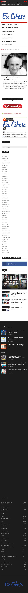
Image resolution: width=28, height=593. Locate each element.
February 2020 (5, 200)
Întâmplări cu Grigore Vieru (11, 77)
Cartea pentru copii (7, 38)
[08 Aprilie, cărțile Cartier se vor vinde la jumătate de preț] (4, 333)
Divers (2, 521)
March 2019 (5, 224)
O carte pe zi (4, 540)
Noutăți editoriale (5, 538)
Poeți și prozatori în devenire (7, 542)
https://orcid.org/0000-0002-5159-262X (12, 113)
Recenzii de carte (5, 545)
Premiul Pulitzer (4, 513)
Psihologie (3, 558)
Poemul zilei (3, 525)
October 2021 (5, 160)
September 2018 (6, 237)
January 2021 (5, 178)
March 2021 (5, 176)
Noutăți (9, 24)
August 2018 (5, 239)
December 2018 (5, 231)
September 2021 (6, 163)
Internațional (4, 528)
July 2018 (4, 241)
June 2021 (4, 169)
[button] (24, 1)
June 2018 (4, 244)
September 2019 (6, 211)
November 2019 (6, 206)
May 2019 (4, 220)
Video (2, 569)
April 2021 (4, 174)
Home (2, 49)
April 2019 (4, 222)
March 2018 (5, 250)
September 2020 (6, 185)
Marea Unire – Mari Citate (17, 307)
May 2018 (4, 246)
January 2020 (5, 202)
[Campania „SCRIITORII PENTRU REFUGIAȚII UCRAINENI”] (4, 339)
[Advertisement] (14, 435)
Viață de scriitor (11, 55)
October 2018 (5, 235)
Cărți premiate (18, 24)
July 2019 (4, 215)
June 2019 (4, 217)
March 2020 (5, 198)
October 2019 (5, 209)
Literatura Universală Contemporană (9, 556)
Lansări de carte (4, 531)
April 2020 (4, 196)
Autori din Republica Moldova (10, 27)
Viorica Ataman (7, 79)
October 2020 (5, 182)
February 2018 (5, 252)
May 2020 (4, 193)
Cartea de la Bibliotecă (6, 518)
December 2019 (5, 204)
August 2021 (5, 165)
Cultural (5, 55)
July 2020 (4, 189)
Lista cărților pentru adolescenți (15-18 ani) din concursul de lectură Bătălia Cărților (19, 301)
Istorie (2, 551)
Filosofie (3, 549)
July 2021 (4, 167)
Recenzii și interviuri (5, 562)
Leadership (3, 554)
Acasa (3, 24)
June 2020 (4, 191)
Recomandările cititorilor (6, 564)
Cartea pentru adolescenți (9, 41)
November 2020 (6, 180)
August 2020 (5, 187)
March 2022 (5, 158)
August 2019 (5, 213)
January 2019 (5, 228)
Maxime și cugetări (7, 44)
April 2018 (4, 248)
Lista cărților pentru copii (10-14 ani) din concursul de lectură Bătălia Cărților (18, 293)
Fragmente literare (7, 34)
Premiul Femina (4, 511)
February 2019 (5, 226)
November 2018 (6, 233)
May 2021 (4, 171)
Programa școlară (5, 503)
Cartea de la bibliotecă (8, 31)
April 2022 (4, 156)
